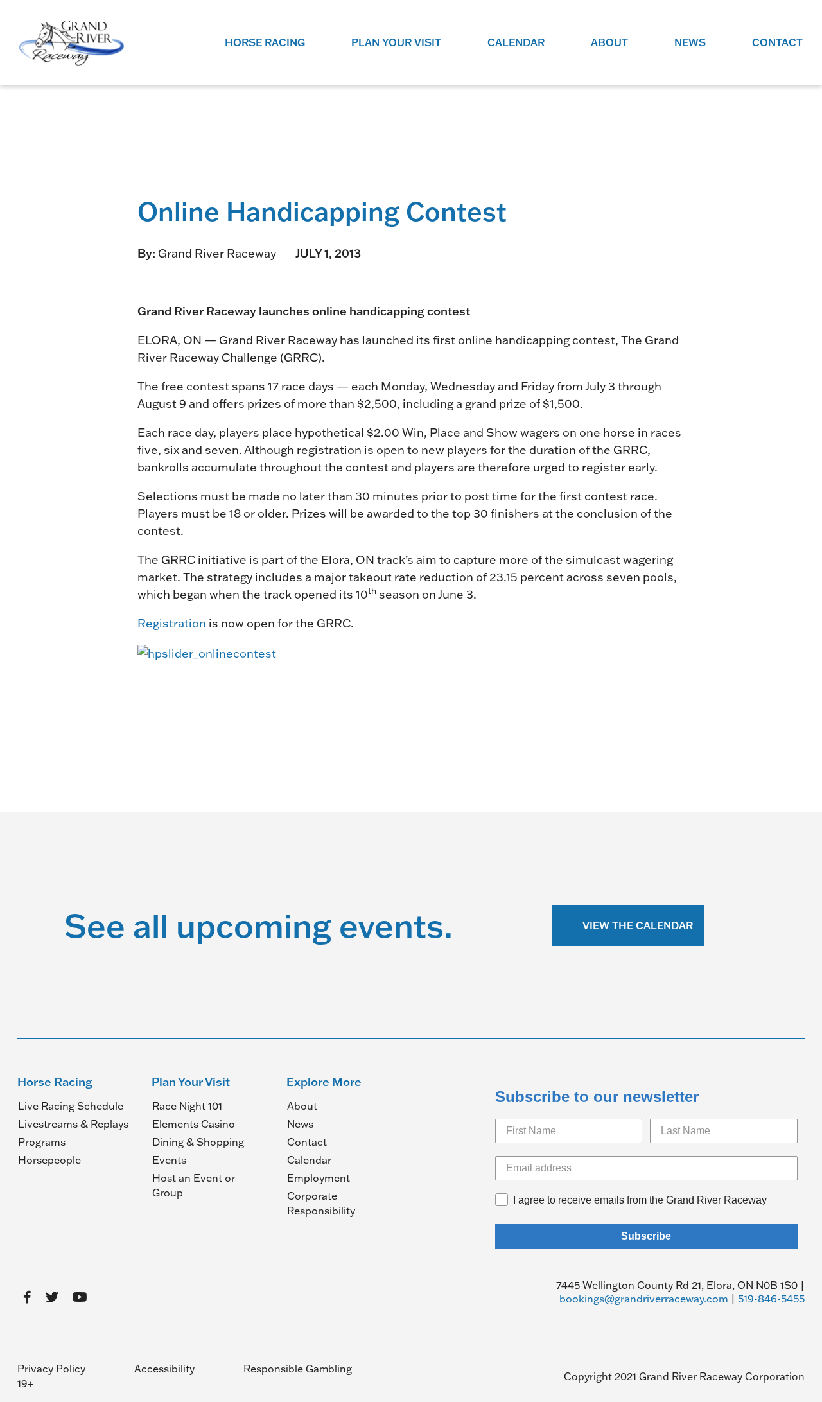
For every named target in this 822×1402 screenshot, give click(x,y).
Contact (777, 42)
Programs (42, 1141)
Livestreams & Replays (73, 1123)
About (609, 42)
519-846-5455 (771, 1298)
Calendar (516, 42)
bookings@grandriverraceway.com (643, 1298)
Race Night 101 (187, 1106)
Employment (318, 1177)
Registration (171, 623)
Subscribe (646, 1236)
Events (169, 1159)
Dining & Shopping (198, 1141)
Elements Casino (193, 1123)
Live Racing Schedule (70, 1106)
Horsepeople (49, 1159)
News (690, 42)
